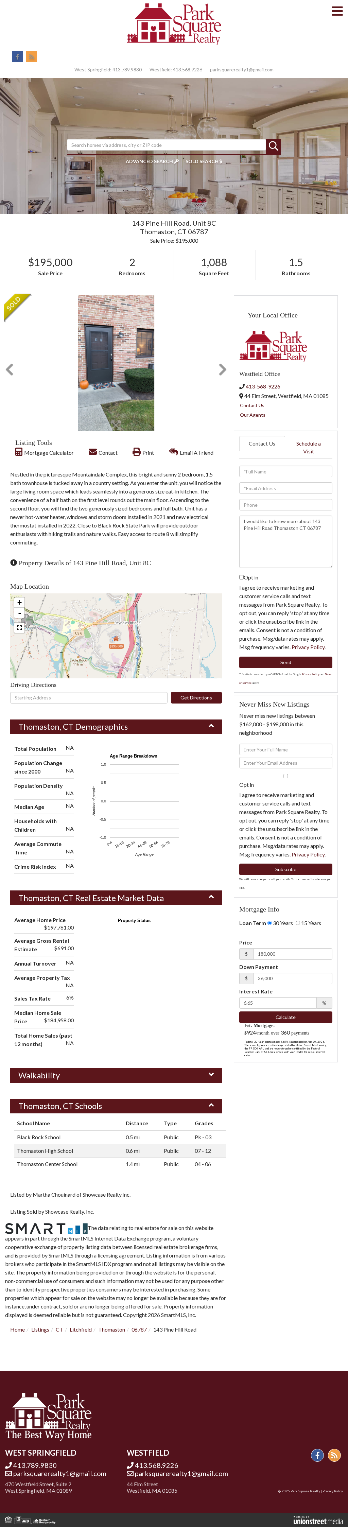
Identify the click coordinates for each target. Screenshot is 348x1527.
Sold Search (202, 161)
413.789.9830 (127, 69)
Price (245, 942)
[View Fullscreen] (19, 628)
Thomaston (111, 1329)
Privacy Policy (308, 647)
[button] (273, 146)
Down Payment (258, 967)
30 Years (282, 923)
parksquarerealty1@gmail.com (242, 69)
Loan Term (252, 923)
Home (17, 1329)
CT (59, 1329)
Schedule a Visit (308, 447)
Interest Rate (256, 991)
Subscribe (285, 869)
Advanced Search (149, 161)
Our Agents (252, 415)
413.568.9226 (187, 69)
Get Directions (196, 697)
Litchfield (81, 1329)
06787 (139, 1329)
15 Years (310, 923)
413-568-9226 (263, 386)
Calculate (286, 1017)
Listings (40, 1329)
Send (285, 662)
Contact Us (252, 405)
